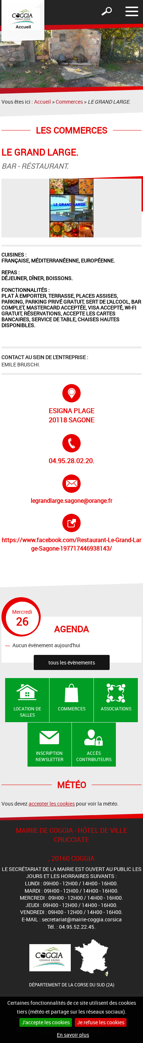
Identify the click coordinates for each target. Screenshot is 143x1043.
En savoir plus (73, 1034)
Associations (116, 709)
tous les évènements (71, 662)
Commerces (69, 101)
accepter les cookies (52, 803)
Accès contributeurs (93, 756)
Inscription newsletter (49, 756)
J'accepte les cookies (46, 1022)
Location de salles (27, 712)
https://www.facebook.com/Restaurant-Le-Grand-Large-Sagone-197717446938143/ (71, 533)
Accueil (42, 101)
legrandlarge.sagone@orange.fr (71, 489)
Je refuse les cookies (100, 1022)
